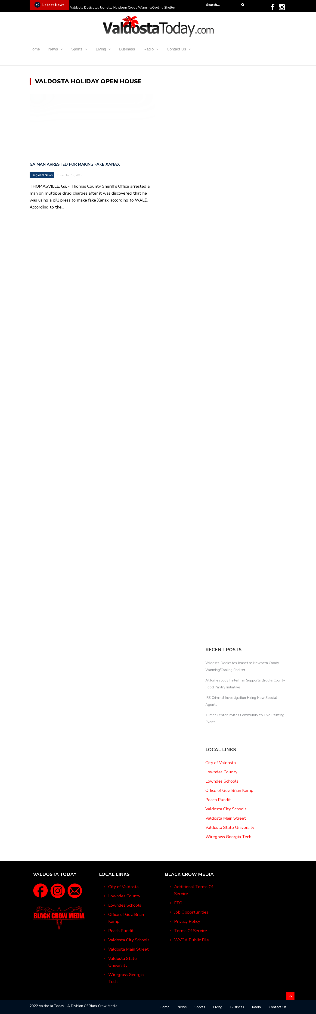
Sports (77, 49)
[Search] (243, 5)
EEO (178, 903)
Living (101, 49)
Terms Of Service (190, 930)
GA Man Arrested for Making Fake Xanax (75, 164)
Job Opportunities (191, 912)
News (53, 49)
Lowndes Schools (221, 781)
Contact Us (176, 49)
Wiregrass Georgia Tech (228, 837)
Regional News (42, 175)
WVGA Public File (191, 940)
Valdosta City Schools (226, 809)
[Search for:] (220, 5)
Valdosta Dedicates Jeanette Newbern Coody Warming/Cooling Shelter (122, 7)
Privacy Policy (187, 921)
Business (127, 49)
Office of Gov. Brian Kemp (229, 790)
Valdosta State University (229, 827)
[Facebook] (272, 7)
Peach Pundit (218, 799)
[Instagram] (281, 7)
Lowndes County (221, 772)
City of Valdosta (220, 762)
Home (35, 49)
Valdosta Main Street (225, 818)
